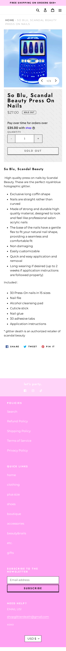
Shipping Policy (19, 431)
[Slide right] (55, 81)
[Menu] (60, 10)
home (11, 475)
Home (9, 20)
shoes (11, 504)
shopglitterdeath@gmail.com (28, 616)
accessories (15, 523)
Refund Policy (17, 421)
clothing (13, 484)
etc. (9, 543)
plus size (13, 494)
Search (12, 411)
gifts (10, 552)
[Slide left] (42, 81)
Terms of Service (19, 440)
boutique (14, 514)
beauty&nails (16, 533)
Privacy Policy (17, 450)
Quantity (14, 132)
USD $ (31, 638)
